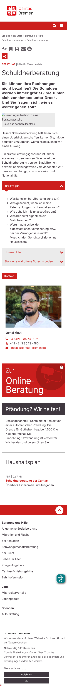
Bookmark (10, 49)
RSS (29, 49)
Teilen (5, 56)
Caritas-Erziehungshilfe (17, 571)
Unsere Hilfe (12, 252)
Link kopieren (4, 49)
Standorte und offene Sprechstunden (28, 261)
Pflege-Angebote (13, 565)
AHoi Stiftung (10, 614)
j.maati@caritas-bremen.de (28, 347)
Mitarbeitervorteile (14, 592)
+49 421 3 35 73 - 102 (23, 339)
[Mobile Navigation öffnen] (61, 26)
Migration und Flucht (15, 534)
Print (17, 49)
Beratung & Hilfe (34, 35)
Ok (26, 680)
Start (19, 35)
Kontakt (9, 276)
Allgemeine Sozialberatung (19, 528)
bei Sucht (8, 553)
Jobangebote (10, 599)
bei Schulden (10, 541)
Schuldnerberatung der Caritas (27, 480)
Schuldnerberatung (12, 40)
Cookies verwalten (17, 634)
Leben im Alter (11, 559)
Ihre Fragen (11, 185)
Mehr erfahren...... (15, 668)
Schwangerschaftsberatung (20, 547)
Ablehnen (26, 674)
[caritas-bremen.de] (33, 11)
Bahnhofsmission (13, 577)
